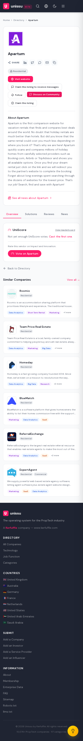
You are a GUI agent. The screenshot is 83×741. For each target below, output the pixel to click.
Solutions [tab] (31, 214)
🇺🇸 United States (14, 610)
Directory (19, 20)
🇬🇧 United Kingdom (15, 579)
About (7, 674)
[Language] (46, 6)
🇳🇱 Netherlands (12, 604)
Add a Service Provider (17, 651)
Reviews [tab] (49, 214)
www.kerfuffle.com (46, 527)
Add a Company (13, 639)
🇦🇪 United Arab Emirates (18, 616)
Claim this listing (24, 103)
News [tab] (64, 214)
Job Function (11, 556)
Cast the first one (60, 236)
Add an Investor (13, 645)
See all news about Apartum (30, 198)
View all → (73, 279)
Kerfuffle (11, 527)
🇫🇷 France (9, 598)
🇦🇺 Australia (10, 585)
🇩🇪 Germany (11, 592)
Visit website (22, 79)
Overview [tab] (12, 214)
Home (6, 20)
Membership (11, 681)
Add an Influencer (14, 658)
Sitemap (8, 699)
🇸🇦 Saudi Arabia (13, 622)
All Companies (12, 544)
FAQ (5, 693)
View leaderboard (65, 230)
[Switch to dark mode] (54, 6)
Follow (18, 95)
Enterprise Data (13, 687)
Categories (10, 562)
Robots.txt (10, 705)
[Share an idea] (73, 731)
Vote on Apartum (27, 253)
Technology (10, 550)
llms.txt (7, 711)
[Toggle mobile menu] (63, 6)
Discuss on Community (46, 94)
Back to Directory (19, 268)
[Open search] (37, 6)
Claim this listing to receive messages (37, 86)
